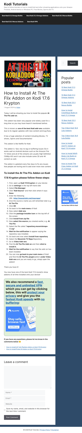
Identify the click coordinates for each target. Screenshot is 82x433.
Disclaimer (55, 430)
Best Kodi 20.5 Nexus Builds (62, 16)
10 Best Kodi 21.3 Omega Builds (68, 88)
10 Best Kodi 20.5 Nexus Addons (68, 121)
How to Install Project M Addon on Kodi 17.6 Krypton (23, 349)
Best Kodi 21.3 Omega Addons (37, 16)
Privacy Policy (45, 430)
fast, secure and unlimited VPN (25, 283)
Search (73, 63)
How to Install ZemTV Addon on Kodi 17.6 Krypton (68, 145)
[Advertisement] (41, 40)
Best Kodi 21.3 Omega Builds (12, 16)
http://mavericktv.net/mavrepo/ (27, 198)
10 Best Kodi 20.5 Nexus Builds (68, 104)
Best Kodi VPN (32, 22)
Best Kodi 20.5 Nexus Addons (12, 22)
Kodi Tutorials (16, 4)
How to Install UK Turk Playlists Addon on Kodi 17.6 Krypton (26, 347)
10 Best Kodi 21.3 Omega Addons (68, 96)
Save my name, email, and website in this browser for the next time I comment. (28, 410)
